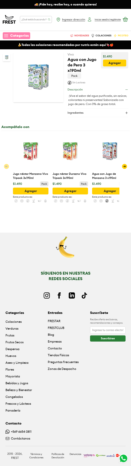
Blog (51, 335)
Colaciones (13, 322)
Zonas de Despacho (62, 369)
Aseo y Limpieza (16, 363)
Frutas (9, 335)
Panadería (12, 410)
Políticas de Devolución (58, 456)
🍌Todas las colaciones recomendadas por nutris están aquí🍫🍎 (65, 45)
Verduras (11, 328)
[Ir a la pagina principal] (9, 19)
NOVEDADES (81, 35)
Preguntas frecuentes (63, 362)
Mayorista (12, 376)
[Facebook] (59, 295)
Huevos (10, 356)
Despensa (12, 349)
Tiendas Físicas (58, 355)
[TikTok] (84, 295)
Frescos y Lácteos (18, 404)
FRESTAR (54, 321)
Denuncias (75, 454)
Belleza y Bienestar (18, 390)
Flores (9, 369)
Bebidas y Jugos (16, 383)
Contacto (55, 348)
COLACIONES (103, 35)
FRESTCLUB (56, 328)
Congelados (14, 397)
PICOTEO (123, 35)
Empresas (55, 341)
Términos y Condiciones (36, 456)
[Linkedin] (72, 295)
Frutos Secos (14, 342)
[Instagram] (47, 295)
